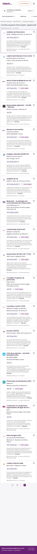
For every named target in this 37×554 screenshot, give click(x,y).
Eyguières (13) (17, 21)
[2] (24, 485)
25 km (30, 11)
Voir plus (23, 47)
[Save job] (34, 32)
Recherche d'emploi (6, 21)
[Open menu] (34, 4)
